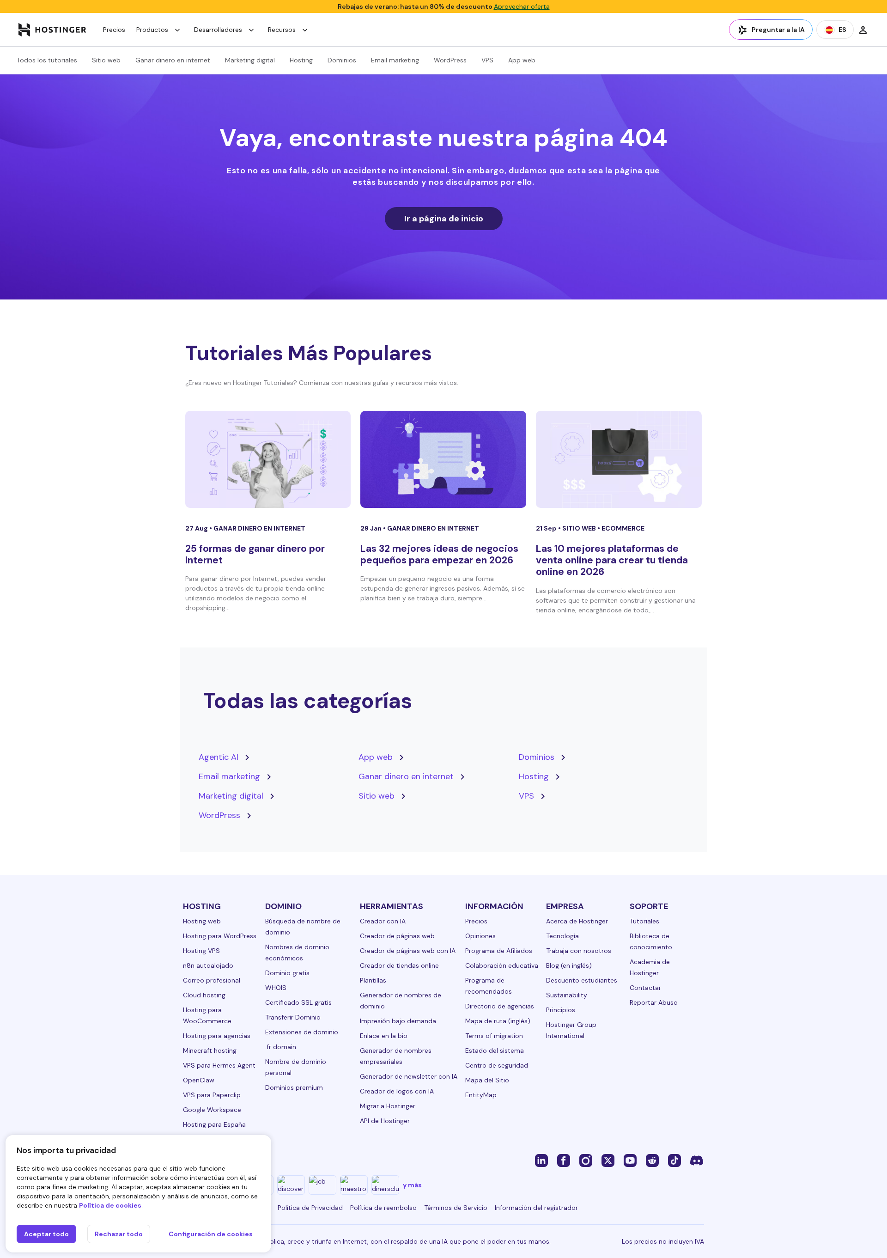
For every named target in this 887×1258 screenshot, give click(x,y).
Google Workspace (212, 1109)
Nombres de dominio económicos (297, 952)
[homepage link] (52, 30)
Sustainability (566, 995)
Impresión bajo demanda (398, 1021)
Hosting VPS (201, 951)
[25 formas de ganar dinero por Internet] (268, 459)
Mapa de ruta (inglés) (497, 1021)
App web (521, 60)
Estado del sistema (494, 1050)
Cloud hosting (204, 995)
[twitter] (608, 1160)
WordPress (450, 60)
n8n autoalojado (208, 965)
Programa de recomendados (488, 985)
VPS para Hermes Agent (219, 1065)
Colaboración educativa (501, 965)
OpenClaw (198, 1080)
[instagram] (585, 1160)
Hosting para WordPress (219, 936)
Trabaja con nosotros (578, 951)
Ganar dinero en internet (172, 60)
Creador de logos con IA (397, 1091)
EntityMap (481, 1095)
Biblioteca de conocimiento (651, 941)
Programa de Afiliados (498, 951)
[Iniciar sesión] (863, 30)
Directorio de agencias (499, 1006)
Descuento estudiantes (581, 980)
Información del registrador (536, 1207)
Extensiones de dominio (301, 1032)
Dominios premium (294, 1087)
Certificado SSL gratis (298, 1002)
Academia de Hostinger (650, 967)
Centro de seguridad (496, 1065)
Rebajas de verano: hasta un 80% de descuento (444, 6)
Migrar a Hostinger (387, 1106)
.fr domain (280, 1047)
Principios (560, 1010)
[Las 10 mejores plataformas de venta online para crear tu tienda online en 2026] (619, 459)
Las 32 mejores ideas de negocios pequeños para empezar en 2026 (439, 554)
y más (412, 1185)
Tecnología (562, 936)
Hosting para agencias (216, 1036)
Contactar (645, 987)
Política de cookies (110, 1205)
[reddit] (652, 1160)
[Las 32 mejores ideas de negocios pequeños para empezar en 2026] (443, 459)
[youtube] (630, 1160)
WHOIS (275, 987)
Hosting (301, 60)
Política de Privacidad (310, 1207)
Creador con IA (383, 921)
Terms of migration (494, 1036)
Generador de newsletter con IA (408, 1076)
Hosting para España (214, 1124)
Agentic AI (218, 757)
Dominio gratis (287, 973)
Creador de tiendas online (399, 965)
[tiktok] (674, 1160)
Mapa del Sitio (487, 1080)
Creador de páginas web (397, 936)
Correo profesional (211, 980)
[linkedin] (541, 1160)
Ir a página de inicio (443, 218)
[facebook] (563, 1160)
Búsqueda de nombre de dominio (302, 926)
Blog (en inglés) (569, 965)
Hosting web (202, 921)
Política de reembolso (383, 1207)
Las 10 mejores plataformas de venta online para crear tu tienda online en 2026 (612, 560)
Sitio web (106, 60)
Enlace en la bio (383, 1036)
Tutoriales (644, 921)
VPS (487, 60)
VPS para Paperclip (212, 1095)
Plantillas (373, 980)
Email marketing (395, 60)
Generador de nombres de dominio (400, 1000)
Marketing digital (250, 60)
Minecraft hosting (210, 1050)
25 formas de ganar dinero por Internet (255, 554)
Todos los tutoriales (47, 60)
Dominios (342, 60)
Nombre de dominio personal (295, 1067)
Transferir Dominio (293, 1017)
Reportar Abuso (654, 1002)
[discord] (696, 1160)
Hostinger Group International (571, 1030)
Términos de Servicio (455, 1207)
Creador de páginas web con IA (408, 951)
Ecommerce (622, 528)
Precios (114, 29)
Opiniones (480, 936)
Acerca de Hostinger (577, 921)
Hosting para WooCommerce (207, 1015)
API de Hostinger (385, 1121)
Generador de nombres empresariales (395, 1056)
